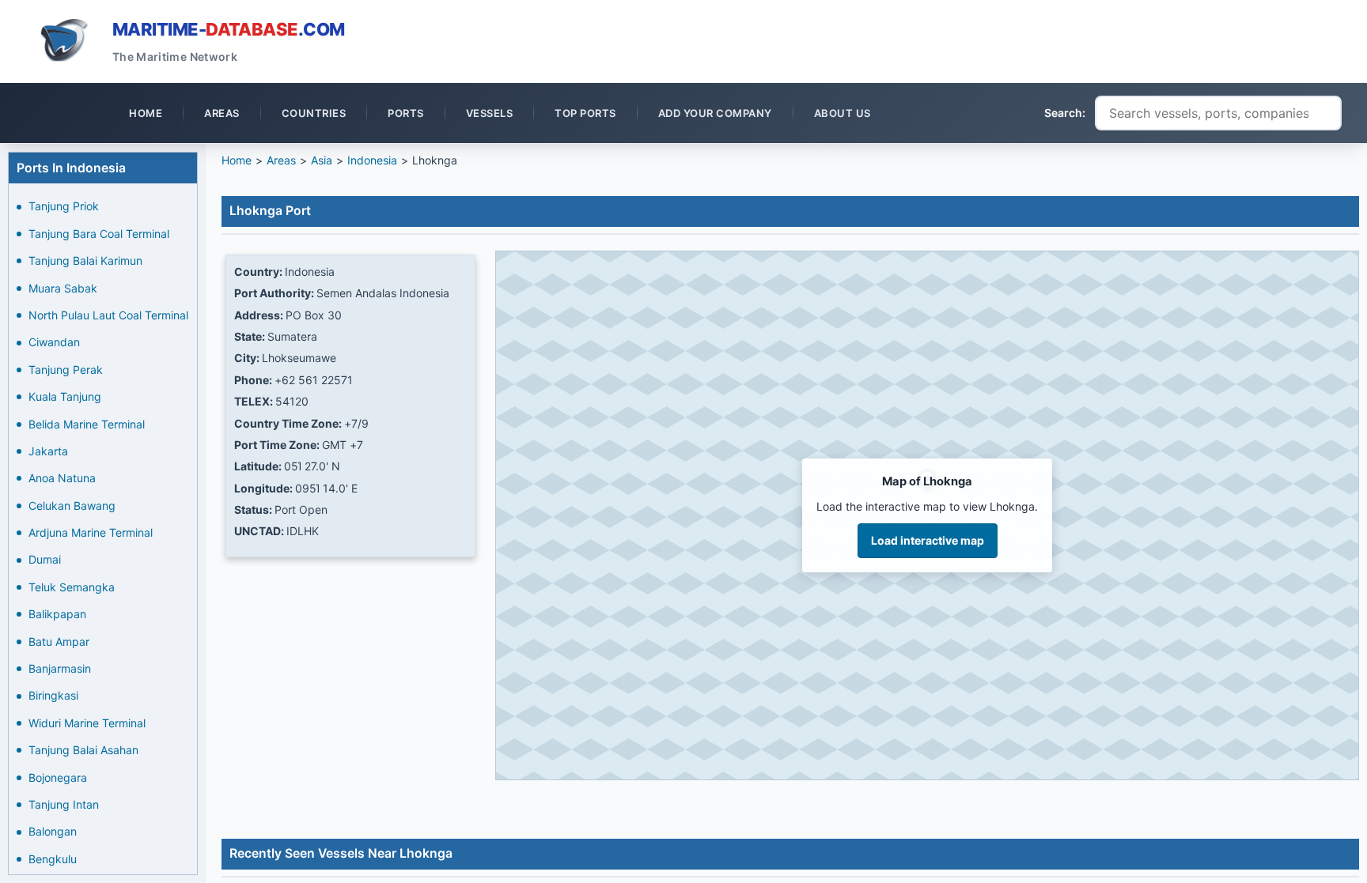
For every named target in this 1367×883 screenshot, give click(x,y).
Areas (281, 160)
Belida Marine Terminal (86, 424)
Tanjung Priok (63, 206)
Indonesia (372, 160)
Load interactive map (927, 540)
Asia (321, 160)
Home (237, 160)
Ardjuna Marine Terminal (90, 532)
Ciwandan (54, 342)
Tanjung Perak (65, 369)
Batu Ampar (58, 641)
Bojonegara (57, 777)
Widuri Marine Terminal (87, 723)
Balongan (52, 831)
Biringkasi (53, 695)
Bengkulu (52, 859)
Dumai (44, 559)
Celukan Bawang (71, 505)
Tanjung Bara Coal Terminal (98, 233)
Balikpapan (57, 614)
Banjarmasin (59, 668)
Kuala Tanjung (64, 396)
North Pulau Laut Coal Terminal (108, 315)
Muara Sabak (62, 288)
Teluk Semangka (71, 587)
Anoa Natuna (62, 478)
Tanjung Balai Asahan (83, 750)
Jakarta (48, 451)
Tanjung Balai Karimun (85, 260)
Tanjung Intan (63, 804)
